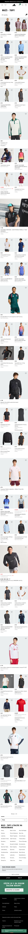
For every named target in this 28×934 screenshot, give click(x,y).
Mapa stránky (17, 903)
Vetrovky (3, 857)
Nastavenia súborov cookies (8, 917)
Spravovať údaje (17, 917)
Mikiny (2, 855)
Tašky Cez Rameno (12, 860)
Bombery (3, 841)
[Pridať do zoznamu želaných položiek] (12, 20)
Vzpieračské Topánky (22, 849)
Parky (2, 830)
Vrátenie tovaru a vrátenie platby (19, 899)
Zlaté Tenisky (13, 838)
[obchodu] (14, 5)
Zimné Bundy (22, 836)
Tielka (2, 844)
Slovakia (16, 932)
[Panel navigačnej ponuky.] (2, 5)
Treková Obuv (22, 838)
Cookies (4, 920)
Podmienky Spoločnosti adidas (7, 926)
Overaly (3, 833)
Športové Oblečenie (12, 849)
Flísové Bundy (22, 846)
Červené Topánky (12, 858)
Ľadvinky (3, 836)
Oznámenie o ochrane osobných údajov (18, 921)
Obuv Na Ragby (22, 830)
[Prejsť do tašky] (25, 5)
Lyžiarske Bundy (14, 852)
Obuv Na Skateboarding (22, 833)
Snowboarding (4, 852)
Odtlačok (4, 906)
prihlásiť (8, 877)
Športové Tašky (4, 846)
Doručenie (4, 898)
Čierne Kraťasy (22, 857)
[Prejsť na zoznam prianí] (5, 5)
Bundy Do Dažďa (14, 844)
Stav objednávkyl (5, 903)
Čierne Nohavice (14, 833)
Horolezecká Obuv (22, 844)
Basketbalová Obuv (22, 855)
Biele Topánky (13, 846)
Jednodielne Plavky (4, 849)
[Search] (22, 5)
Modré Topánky (13, 836)
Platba (15, 906)
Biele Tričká (13, 830)
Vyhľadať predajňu (18, 910)
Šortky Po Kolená (3, 860)
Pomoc (3, 910)
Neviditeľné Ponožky (12, 841)
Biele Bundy (22, 852)
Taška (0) (20, 877)
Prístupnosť (16, 925)
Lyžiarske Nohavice (12, 855)
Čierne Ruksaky (23, 841)
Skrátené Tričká (5, 838)
